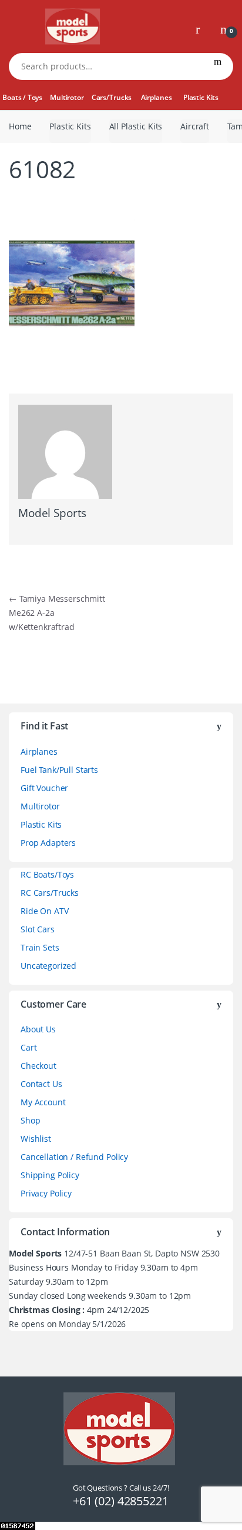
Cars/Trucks (112, 97)
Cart (28, 1047)
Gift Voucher (44, 788)
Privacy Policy (46, 1193)
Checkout (38, 1065)
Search (217, 66)
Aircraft (194, 126)
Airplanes (156, 97)
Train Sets (40, 947)
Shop (30, 1120)
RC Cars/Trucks (50, 892)
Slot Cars (38, 929)
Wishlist (36, 1138)
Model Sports (52, 513)
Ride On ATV (44, 910)
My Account (43, 1102)
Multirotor (67, 97)
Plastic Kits (201, 97)
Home (20, 126)
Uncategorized (48, 965)
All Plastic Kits (136, 126)
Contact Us (41, 1083)
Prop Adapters (48, 842)
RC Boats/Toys (47, 874)
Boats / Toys (22, 97)
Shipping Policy (50, 1175)
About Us (38, 1029)
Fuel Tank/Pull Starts (59, 769)
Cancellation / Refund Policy (74, 1156)
